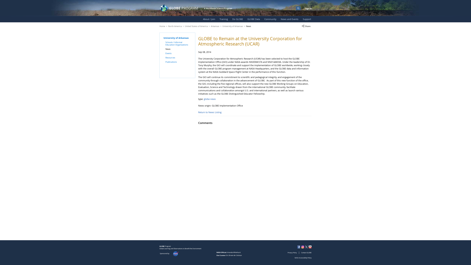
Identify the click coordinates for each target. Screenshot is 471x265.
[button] (307, 26)
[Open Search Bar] (298, 8)
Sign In (308, 8)
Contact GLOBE (306, 253)
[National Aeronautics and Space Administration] (176, 253)
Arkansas (215, 26)
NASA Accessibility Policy (303, 258)
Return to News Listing (210, 112)
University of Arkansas (232, 26)
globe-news (210, 99)
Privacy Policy (292, 253)
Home (162, 26)
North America (175, 26)
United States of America (196, 26)
